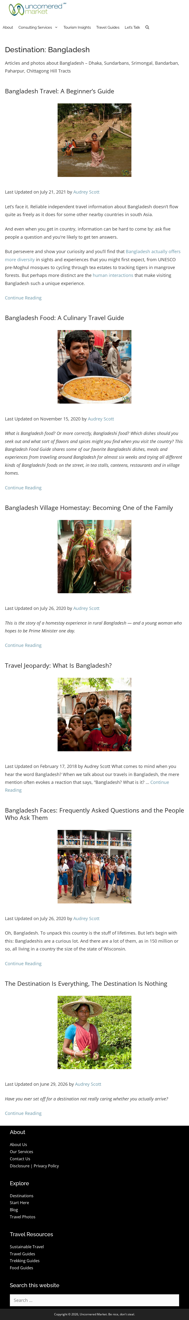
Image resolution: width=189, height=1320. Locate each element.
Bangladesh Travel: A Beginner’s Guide (59, 91)
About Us (18, 1144)
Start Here (19, 1202)
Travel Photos (22, 1217)
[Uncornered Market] (37, 9)
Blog (14, 1209)
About (8, 27)
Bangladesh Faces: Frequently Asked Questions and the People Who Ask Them (94, 814)
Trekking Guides (25, 1260)
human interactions (113, 275)
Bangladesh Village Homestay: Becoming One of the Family (89, 507)
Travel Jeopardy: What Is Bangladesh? (58, 665)
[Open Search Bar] (147, 27)
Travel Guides (107, 27)
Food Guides (21, 1268)
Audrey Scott (86, 192)
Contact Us (20, 1158)
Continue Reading (23, 298)
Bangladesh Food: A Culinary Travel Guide (64, 317)
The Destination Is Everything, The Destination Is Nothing (86, 983)
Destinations (21, 1195)
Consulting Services (35, 27)
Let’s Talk (132, 27)
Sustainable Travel (27, 1246)
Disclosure (20, 1166)
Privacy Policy (46, 1166)
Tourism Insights (77, 27)
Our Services (21, 1151)
